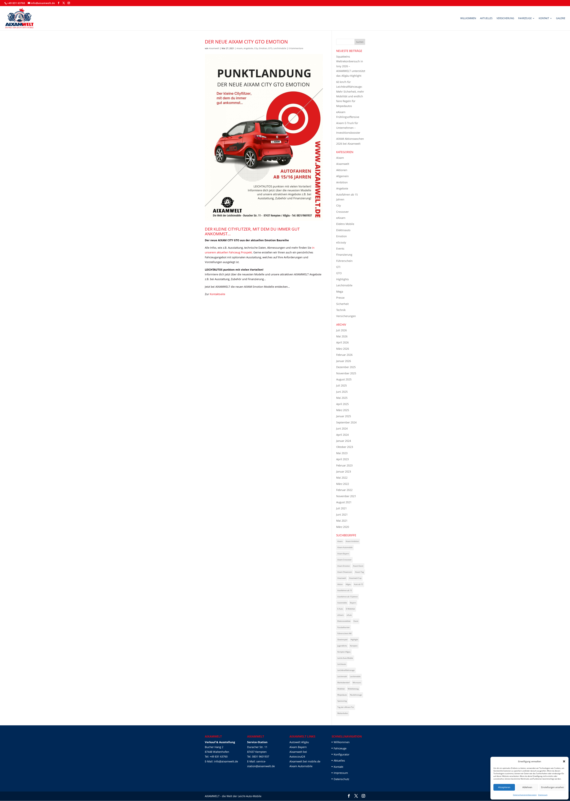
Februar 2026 (344, 355)
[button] (564, 761)
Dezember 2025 (346, 367)
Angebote (248, 48)
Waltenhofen (342, 713)
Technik (341, 310)
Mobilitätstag (353, 689)
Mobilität (341, 689)
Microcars (357, 682)
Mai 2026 (341, 336)
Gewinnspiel (342, 639)
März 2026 (342, 348)
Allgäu (348, 584)
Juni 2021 (342, 514)
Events (340, 248)
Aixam (239, 48)
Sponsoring (342, 701)
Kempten (353, 645)
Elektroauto (343, 230)
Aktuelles (486, 18)
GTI (338, 267)
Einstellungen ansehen (552, 787)
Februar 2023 (344, 465)
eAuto (349, 615)
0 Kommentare (296, 48)
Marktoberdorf (343, 682)
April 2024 (342, 434)
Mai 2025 (341, 398)
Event (356, 621)
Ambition (342, 182)
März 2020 (342, 527)
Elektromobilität (343, 621)
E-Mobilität (350, 609)
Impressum (542, 795)
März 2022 (342, 484)
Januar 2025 (343, 416)
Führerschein (344, 261)
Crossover (342, 211)
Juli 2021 (341, 508)
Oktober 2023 (344, 447)
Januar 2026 (343, 361)
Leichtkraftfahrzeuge (346, 670)
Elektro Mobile (345, 224)
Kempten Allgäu (343, 652)
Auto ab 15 (358, 584)
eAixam (340, 218)
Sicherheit (342, 304)
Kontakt (544, 18)
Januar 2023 (343, 471)
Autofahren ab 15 (344, 590)
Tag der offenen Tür (345, 707)
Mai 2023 (341, 453)
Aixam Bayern (343, 553)
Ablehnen (527, 787)
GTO (270, 48)
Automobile (342, 602)
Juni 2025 (342, 391)
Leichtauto (341, 664)
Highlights (342, 279)
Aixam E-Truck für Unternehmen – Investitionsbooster (348, 127)
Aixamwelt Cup (355, 578)
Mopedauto (342, 695)
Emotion (263, 48)
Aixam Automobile (345, 547)
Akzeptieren (504, 787)
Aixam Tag (359, 572)
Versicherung (505, 18)
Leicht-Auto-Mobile (345, 658)
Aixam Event (358, 566)
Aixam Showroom (344, 572)
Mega (339, 291)
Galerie (560, 18)
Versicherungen (346, 316)
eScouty (341, 242)
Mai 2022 (341, 477)
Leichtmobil (342, 676)
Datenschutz (341, 779)
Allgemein (342, 176)
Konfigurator (341, 754)
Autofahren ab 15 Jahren (347, 596)
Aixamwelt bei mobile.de (304, 761)
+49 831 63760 (16, 3)
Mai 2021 (341, 520)
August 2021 (344, 502)
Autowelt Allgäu (299, 742)
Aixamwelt (214, 48)
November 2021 (346, 496)
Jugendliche (342, 645)
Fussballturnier (343, 627)
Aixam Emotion (343, 566)
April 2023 (342, 459)
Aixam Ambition (352, 541)
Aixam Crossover (344, 559)
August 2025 (344, 379)
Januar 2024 (343, 441)
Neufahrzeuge (356, 695)
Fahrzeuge (525, 18)
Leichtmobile (279, 48)
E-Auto (340, 609)
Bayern (353, 602)
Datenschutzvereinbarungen (525, 795)
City (256, 48)
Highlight (354, 639)
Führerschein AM (344, 633)
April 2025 (342, 404)
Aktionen (341, 170)
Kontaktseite (217, 294)
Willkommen (468, 18)
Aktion (340, 584)
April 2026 (342, 342)
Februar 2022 (344, 490)
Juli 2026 (341, 330)
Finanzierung (344, 254)
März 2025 (342, 410)
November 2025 (346, 373)
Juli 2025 (341, 385)
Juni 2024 (342, 428)
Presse (340, 297)
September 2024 (346, 422)
